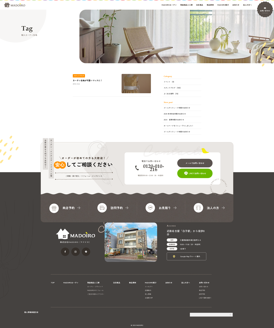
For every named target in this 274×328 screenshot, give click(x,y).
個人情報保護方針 (31, 312)
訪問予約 (202, 294)
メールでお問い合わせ (195, 163)
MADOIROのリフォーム (95, 290)
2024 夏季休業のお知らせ (174, 120)
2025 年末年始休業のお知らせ (175, 114)
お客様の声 (149, 298)
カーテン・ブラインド (95, 286)
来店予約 (202, 290)
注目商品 (199, 5)
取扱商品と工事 (186, 5)
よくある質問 (169, 93)
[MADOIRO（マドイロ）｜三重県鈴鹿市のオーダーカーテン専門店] (14, 4)
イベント (167, 82)
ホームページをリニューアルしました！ (179, 126)
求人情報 (148, 294)
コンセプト (149, 286)
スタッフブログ (169, 88)
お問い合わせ (265, 11)
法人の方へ (247, 5)
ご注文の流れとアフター (95, 294)
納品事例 (210, 5)
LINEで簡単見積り (205, 298)
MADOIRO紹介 (223, 5)
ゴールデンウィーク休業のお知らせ (177, 108)
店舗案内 (148, 290)
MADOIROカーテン (169, 5)
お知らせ (235, 5)
